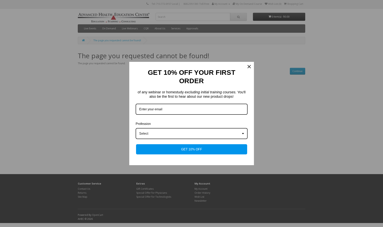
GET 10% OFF (191, 149)
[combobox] (192, 133)
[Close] (249, 66)
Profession (143, 123)
